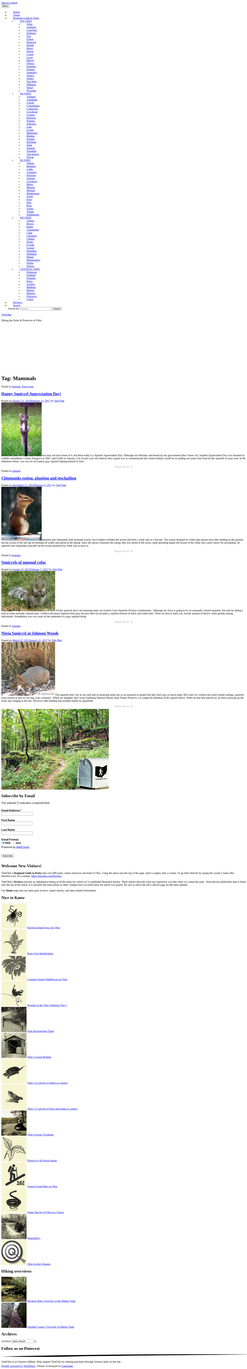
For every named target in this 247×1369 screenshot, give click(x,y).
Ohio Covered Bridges (39, 1057)
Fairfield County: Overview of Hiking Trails (50, 1326)
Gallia (30, 169)
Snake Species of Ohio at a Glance (45, 1212)
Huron (30, 51)
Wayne (30, 157)
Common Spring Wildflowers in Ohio (47, 979)
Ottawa (30, 63)
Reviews (17, 302)
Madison (31, 287)
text (18, 843)
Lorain (30, 130)
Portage (31, 139)
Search (16, 305)
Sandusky (32, 72)
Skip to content (9, 2)
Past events (28, 386)
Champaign (33, 229)
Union (30, 299)
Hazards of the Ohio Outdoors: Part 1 (47, 1005)
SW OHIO (25, 217)
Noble (30, 196)
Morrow (31, 293)
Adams (30, 220)
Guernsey (32, 172)
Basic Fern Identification (40, 953)
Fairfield (31, 275)
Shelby (30, 78)
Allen (29, 24)
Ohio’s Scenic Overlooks (40, 1134)
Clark (29, 232)
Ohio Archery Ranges (38, 1264)
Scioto (30, 208)
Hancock (31, 42)
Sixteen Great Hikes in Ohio (42, 1186)
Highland (31, 254)
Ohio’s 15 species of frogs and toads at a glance (52, 1108)
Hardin (30, 45)
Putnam (31, 69)
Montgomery (33, 260)
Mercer (30, 60)
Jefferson (31, 123)
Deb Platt (59, 400)
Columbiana (33, 105)
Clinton (30, 238)
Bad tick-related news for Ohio (43, 927)
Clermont (31, 235)
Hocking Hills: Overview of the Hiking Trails (51, 1301)
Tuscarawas (33, 154)
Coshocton (32, 108)
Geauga (31, 114)
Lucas (30, 57)
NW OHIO (26, 21)
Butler (30, 226)
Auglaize (31, 27)
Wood (30, 87)
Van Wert (31, 81)
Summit (31, 148)
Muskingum (33, 193)
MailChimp (22, 847)
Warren (30, 266)
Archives (6, 1341)
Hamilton (31, 251)
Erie (29, 36)
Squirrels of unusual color (23, 562)
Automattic (67, 1366)
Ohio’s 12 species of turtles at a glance (47, 1082)
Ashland (31, 96)
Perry (29, 199)
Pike (29, 202)
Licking (31, 284)
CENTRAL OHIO (30, 269)
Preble (30, 263)
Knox (30, 281)
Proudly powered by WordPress (18, 1366)
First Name (8, 820)
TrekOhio (6, 314)
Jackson (31, 178)
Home (16, 12)
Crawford (32, 30)
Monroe (31, 187)
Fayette (30, 244)
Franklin (31, 278)
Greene (30, 248)
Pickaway (32, 296)
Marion (30, 290)
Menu (5, 6)
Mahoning (32, 133)
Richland (31, 142)
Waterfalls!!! (33, 1238)
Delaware (32, 272)
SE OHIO (25, 160)
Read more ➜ (124, 467)
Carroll (30, 102)
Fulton (30, 39)
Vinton (30, 211)
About (16, 15)
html (7, 843)
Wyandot (31, 90)
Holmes (31, 120)
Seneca (30, 75)
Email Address (11, 810)
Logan (30, 54)
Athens (30, 163)
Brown (30, 223)
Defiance (31, 33)
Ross (29, 205)
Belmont (31, 166)
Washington (33, 214)
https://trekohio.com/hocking (46, 876)
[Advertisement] (123, 348)
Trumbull (31, 151)
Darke (30, 241)
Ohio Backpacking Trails (40, 1031)
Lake (29, 127)
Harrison (31, 117)
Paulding (31, 66)
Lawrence (32, 181)
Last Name (8, 829)
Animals (16, 386)
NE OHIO (25, 93)
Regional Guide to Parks (26, 18)
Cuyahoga (32, 111)
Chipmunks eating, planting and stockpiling (38, 478)
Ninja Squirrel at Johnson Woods (29, 633)
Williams (31, 84)
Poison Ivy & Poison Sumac (42, 1160)
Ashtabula (32, 99)
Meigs (30, 184)
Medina (31, 136)
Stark (29, 145)
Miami (30, 257)
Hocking (31, 175)
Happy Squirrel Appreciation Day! (31, 394)
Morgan (31, 190)
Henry (30, 48)
